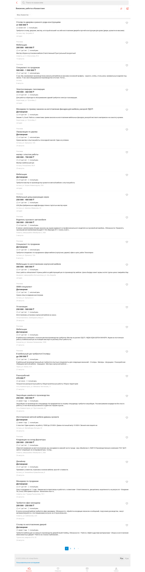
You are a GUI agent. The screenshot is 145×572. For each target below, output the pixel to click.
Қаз (127, 558)
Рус (121, 558)
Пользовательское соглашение (28, 562)
